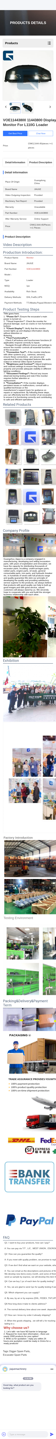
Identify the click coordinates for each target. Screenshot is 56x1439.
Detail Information (15, 162)
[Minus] (52, 1369)
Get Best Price (15, 133)
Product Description (40, 162)
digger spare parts (19, 1351)
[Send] (51, 1434)
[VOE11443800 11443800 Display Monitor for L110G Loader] (28, 75)
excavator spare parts (15, 1355)
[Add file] (4, 1434)
